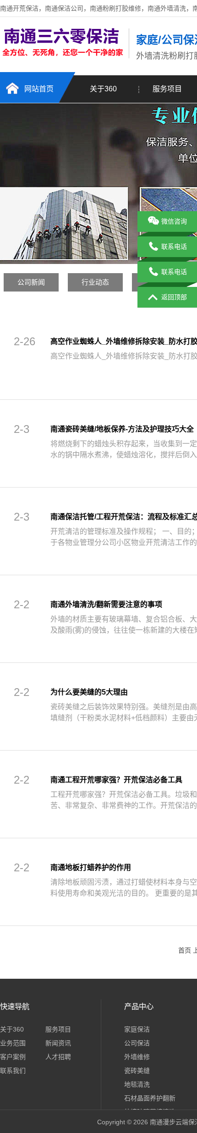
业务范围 (13, 1043)
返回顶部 (174, 297)
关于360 (103, 89)
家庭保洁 (137, 1029)
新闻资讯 (58, 1043)
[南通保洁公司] (62, 37)
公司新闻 (31, 282)
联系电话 (174, 246)
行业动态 (95, 282)
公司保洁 (137, 1043)
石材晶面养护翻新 (149, 1098)
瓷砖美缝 (137, 1070)
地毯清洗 (137, 1084)
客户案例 (13, 1056)
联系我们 (13, 1070)
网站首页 (39, 89)
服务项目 (58, 1029)
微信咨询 (174, 221)
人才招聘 (58, 1056)
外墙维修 (137, 1056)
